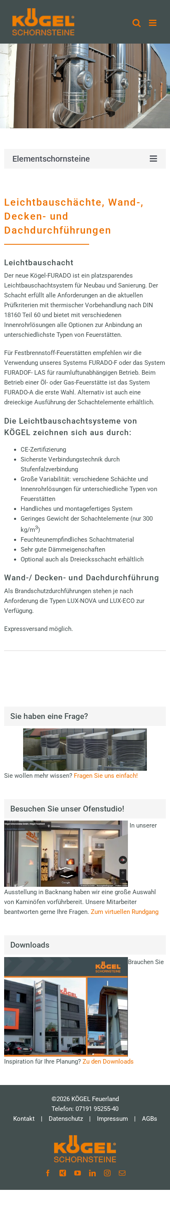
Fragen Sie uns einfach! (106, 775)
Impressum (112, 1118)
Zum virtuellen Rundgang (124, 912)
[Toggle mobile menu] (153, 23)
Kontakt (24, 1118)
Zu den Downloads (108, 1061)
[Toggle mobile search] (136, 23)
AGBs (149, 1118)
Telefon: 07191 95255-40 (85, 1109)
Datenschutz (66, 1118)
